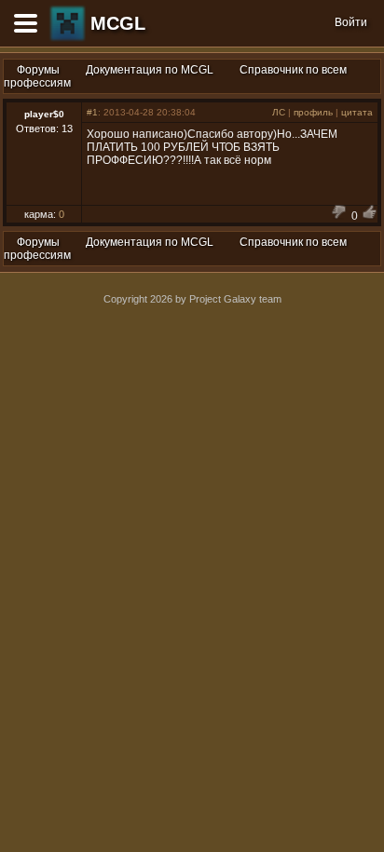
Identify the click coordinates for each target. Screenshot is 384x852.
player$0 (44, 114)
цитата (357, 112)
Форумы (38, 69)
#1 (92, 112)
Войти (351, 22)
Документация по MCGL (149, 69)
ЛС (278, 112)
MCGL (117, 23)
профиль (313, 112)
